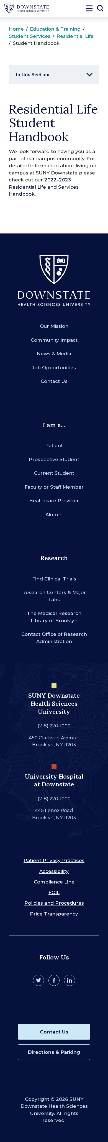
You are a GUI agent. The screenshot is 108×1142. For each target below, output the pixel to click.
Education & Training (55, 29)
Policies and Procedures (54, 903)
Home (16, 29)
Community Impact (54, 340)
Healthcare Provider (54, 500)
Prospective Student (54, 459)
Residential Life (75, 36)
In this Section (33, 75)
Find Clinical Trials (54, 579)
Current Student (54, 473)
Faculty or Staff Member (54, 487)
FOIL (54, 892)
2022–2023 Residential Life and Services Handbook (44, 187)
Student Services (29, 36)
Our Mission (54, 326)
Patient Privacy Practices (54, 860)
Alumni (54, 514)
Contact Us (54, 381)
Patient (54, 445)
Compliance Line (54, 882)
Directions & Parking (54, 1052)
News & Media (54, 353)
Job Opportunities (54, 367)
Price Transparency (54, 914)
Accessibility (54, 871)
